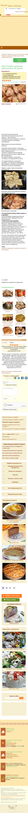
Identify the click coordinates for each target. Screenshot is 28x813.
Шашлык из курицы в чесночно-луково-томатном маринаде (7, 324)
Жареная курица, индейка (9, 56)
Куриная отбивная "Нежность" (20, 335)
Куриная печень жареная (8, 310)
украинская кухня (7, 57)
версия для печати (22, 103)
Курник (14, 580)
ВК (9, 746)
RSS (23, 746)
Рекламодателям (11, 743)
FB (6, 746)
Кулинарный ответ (11, 766)
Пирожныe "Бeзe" (14, 689)
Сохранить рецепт (19, 60)
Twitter (19, 746)
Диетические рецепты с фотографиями (14, 521)
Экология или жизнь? (11, 776)
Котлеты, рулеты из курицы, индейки (13, 429)
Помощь (8, 731)
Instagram (13, 746)
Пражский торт (14, 542)
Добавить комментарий (10, 409)
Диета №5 (10, 434)
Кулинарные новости (12, 756)
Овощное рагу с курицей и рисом (14, 649)
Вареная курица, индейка (10, 417)
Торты (17, 434)
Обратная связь (10, 744)
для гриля (21, 56)
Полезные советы (11, 755)
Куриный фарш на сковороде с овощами (20, 323)
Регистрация (24, 11)
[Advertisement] (14, 31)
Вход (17, 11)
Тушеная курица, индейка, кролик (12, 419)
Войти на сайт (10, 728)
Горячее (15, 475)
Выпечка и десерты (15, 471)
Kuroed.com (10, 799)
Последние (4, 342)
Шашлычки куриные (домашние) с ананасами (20, 299)
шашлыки (17, 248)
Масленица (5, 437)
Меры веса (9, 753)
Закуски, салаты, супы (15, 478)
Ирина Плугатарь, (5, 788)
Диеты (4, 434)
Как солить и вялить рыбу (10, 458)
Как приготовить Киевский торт (12, 453)
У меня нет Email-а (11, 385)
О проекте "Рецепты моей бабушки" (14, 741)
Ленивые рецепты (14, 623)
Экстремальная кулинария (14, 752)
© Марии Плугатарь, (8, 802)
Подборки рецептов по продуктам (15, 466)
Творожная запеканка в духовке (12, 450)
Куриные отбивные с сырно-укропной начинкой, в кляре (20, 311)
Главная (4, 54)
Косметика (9, 758)
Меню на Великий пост (9, 439)
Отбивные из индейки (7, 335)
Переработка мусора (11, 775)
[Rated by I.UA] (19, 811)
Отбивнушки (8, 297)
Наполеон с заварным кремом (14, 560)
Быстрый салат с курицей (14, 669)
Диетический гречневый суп (11, 455)
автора (15, 794)
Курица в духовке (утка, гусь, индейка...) (11, 425)
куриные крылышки (8, 248)
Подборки (15, 482)
